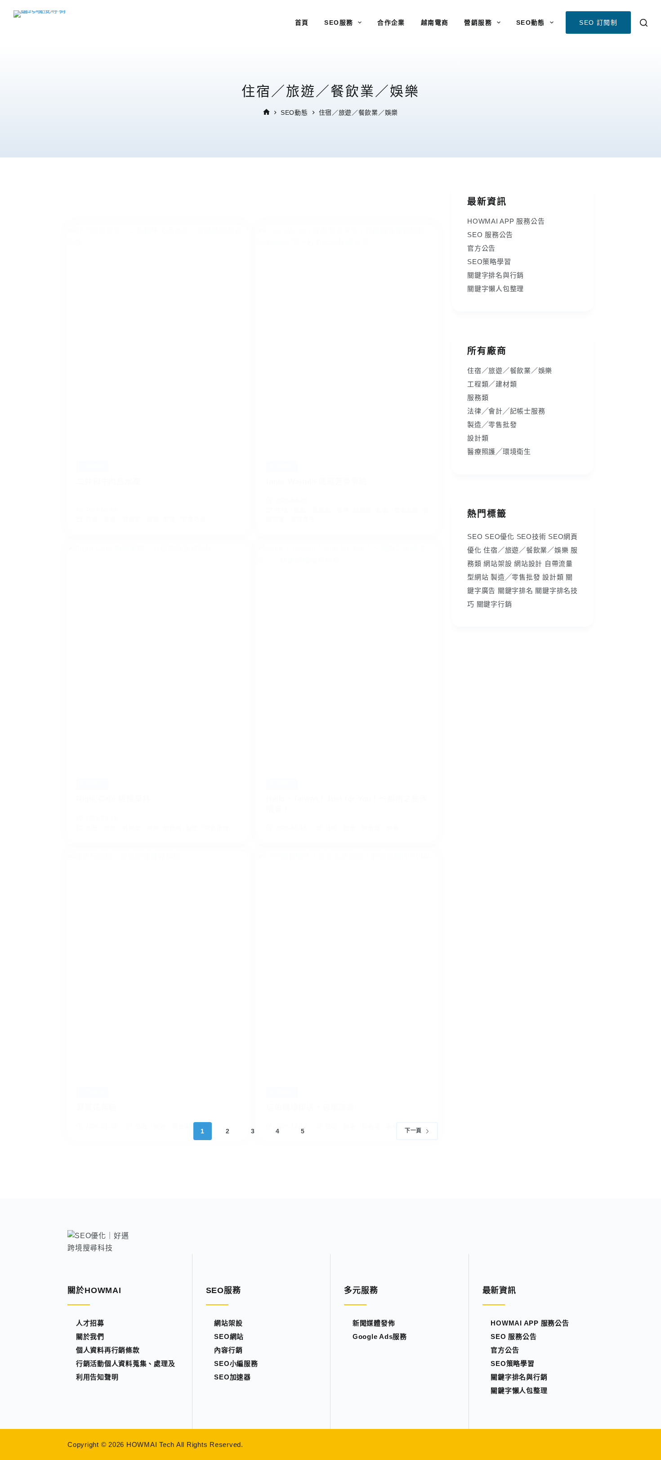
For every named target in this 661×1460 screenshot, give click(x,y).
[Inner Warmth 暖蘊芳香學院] (347, 336)
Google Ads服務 (380, 1336)
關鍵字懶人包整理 (495, 288)
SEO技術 (531, 536)
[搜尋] (644, 23)
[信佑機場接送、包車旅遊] (347, 962)
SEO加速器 (232, 1377)
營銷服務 (478, 22)
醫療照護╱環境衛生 (499, 451)
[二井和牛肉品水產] (157, 336)
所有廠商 (92, 466)
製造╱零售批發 (184, 519)
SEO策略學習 (489, 261)
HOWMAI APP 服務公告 (506, 221)
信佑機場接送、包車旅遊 (310, 1107)
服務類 (362, 510)
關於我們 (90, 1336)
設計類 (477, 438)
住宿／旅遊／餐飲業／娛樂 (122, 519)
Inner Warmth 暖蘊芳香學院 (316, 481)
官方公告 (481, 248)
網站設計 (528, 563)
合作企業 (391, 22)
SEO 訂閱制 (598, 22)
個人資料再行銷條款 (108, 1350)
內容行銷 (228, 1350)
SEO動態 (530, 22)
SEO (474, 536)
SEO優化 (499, 536)
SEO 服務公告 (490, 234)
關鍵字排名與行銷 (495, 275)
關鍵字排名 (515, 590)
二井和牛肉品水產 (108, 481)
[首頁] (266, 112)
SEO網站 (229, 1336)
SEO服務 (338, 22)
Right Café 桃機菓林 (113, 799)
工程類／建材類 (492, 384)
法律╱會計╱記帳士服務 (506, 411)
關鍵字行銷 (494, 604)
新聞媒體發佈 (374, 1323)
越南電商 (435, 22)
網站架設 (497, 563)
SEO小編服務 (236, 1363)
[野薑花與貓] (157, 962)
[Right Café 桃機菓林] (157, 653)
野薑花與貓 (96, 1107)
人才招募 (90, 1323)
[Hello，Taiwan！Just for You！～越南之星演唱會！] (347, 653)
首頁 (302, 22)
